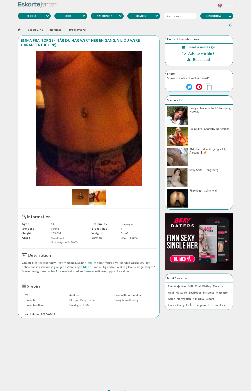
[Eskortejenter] (37, 5)
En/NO (226, 5)
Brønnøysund (77, 29)
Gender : (28, 228)
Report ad (201, 59)
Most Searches (177, 278)
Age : (25, 224)
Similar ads (174, 100)
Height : (27, 233)
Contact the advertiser (183, 39)
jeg (88, 262)
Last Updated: (39, 314)
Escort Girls (35, 29)
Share (171, 73)
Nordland (56, 29)
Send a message (201, 47)
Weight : (98, 233)
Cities (68, 16)
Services (141, 16)
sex (40, 262)
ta (59, 271)
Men (86, 267)
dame (87, 271)
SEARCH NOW (214, 16)
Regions (31, 16)
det (93, 262)
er (134, 267)
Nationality (104, 16)
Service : (97, 237)
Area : (26, 237)
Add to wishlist (201, 53)
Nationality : (100, 224)
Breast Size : (100, 228)
